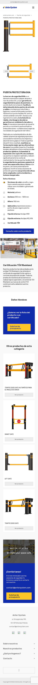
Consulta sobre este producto (18, 231)
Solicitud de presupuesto (15, 327)
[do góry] (19, 670)
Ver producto (19, 395)
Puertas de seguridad (23, 15)
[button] (33, 7)
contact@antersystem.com (19, 2)
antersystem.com (8, 15)
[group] (19, 71)
